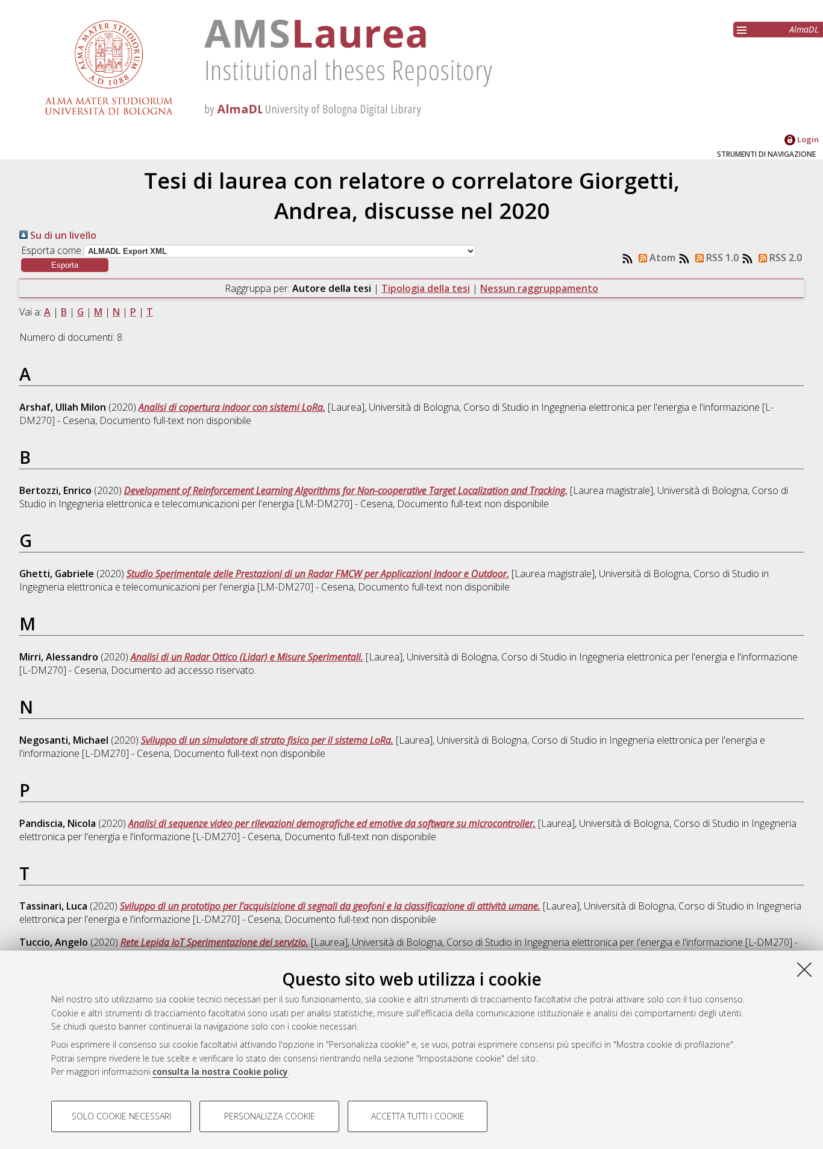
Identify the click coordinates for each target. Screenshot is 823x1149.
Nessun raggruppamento (539, 288)
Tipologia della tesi (425, 288)
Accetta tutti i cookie (418, 1116)
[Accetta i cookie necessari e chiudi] (804, 969)
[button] (64, 265)
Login (807, 139)
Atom (661, 257)
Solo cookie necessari (121, 1116)
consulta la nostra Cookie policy (220, 1071)
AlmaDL (804, 29)
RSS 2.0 (784, 257)
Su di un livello (62, 235)
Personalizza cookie (269, 1116)
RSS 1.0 (721, 257)
